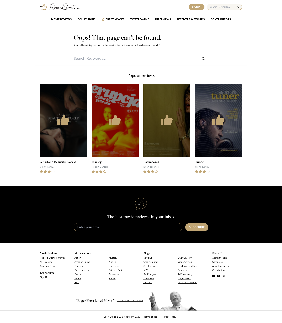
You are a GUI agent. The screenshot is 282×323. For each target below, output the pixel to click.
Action (77, 258)
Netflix (112, 262)
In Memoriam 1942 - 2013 (130, 300)
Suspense (114, 274)
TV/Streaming (139, 19)
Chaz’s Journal (150, 262)
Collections (86, 19)
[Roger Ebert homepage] (60, 7)
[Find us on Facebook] (213, 276)
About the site (219, 258)
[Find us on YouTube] (218, 276)
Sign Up (44, 277)
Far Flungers (149, 274)
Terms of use (150, 317)
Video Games (185, 262)
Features (182, 270)
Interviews (163, 19)
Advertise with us (221, 266)
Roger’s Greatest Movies (52, 258)
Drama (77, 274)
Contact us (217, 262)
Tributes (147, 282)
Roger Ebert (184, 278)
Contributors (221, 19)
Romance (114, 266)
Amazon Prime (82, 262)
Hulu (76, 282)
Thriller (112, 278)
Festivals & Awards (191, 19)
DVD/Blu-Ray (185, 258)
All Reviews (46, 262)
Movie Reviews (61, 19)
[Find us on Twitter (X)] (224, 276)
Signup (196, 6)
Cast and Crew (47, 266)
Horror (77, 278)
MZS (145, 270)
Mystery (113, 258)
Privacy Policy (169, 317)
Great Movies (114, 19)
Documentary (81, 270)
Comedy (78, 266)
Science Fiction (116, 270)
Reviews (147, 258)
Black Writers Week (188, 266)
